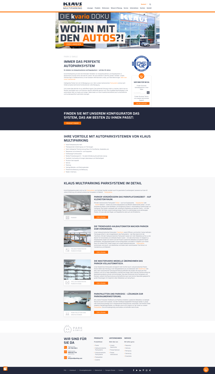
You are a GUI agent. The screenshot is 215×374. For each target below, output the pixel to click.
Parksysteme (114, 83)
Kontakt (149, 8)
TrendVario (120, 232)
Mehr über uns (113, 342)
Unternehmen (134, 8)
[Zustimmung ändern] (5, 369)
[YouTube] (137, 370)
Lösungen (90, 8)
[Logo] (72, 6)
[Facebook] (133, 370)
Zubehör (97, 360)
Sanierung (128, 353)
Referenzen (105, 8)
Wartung (127, 348)
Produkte (97, 8)
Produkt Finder (72, 123)
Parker (117, 203)
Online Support (141, 103)
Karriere (142, 8)
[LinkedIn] (140, 370)
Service (126, 8)
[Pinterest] (143, 370)
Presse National (115, 350)
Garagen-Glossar (110, 370)
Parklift (97, 204)
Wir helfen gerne (129, 342)
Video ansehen (73, 44)
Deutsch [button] (143, 4)
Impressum (72, 370)
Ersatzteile (128, 356)
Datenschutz (98, 370)
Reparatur (128, 345)
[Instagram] (146, 370)
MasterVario (142, 269)
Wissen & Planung (116, 8)
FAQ (65, 370)
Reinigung (128, 351)
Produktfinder (98, 342)
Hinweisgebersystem (85, 370)
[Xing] (150, 370)
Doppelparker (140, 203)
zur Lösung (101, 217)
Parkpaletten (98, 307)
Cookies (121, 370)
